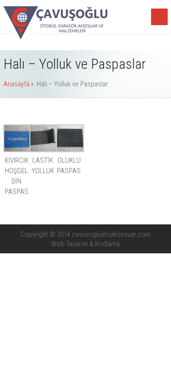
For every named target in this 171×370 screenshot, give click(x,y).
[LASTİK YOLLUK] (43, 150)
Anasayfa (16, 84)
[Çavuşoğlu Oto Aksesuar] (55, 37)
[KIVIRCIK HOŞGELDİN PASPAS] (17, 150)
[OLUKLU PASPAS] (70, 150)
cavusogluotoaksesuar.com (111, 234)
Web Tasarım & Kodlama (85, 244)
